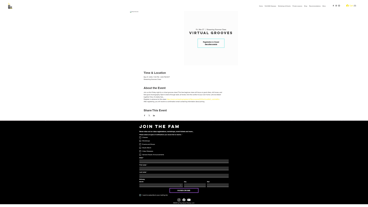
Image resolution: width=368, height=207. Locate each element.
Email (141, 158)
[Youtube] (189, 200)
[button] (354, 6)
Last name (143, 172)
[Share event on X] (149, 115)
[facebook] (333, 6)
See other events (211, 44)
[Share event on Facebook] (144, 115)
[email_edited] (339, 6)
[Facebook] (184, 200)
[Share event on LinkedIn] (154, 115)
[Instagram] (179, 200)
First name (143, 165)
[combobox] (161, 185)
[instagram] (336, 6)
